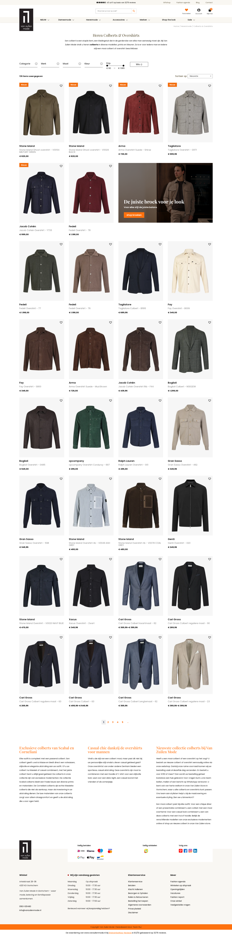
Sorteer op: (181, 76)
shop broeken (134, 214)
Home (176, 26)
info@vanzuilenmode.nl (30, 910)
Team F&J (137, 927)
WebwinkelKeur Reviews (120, 932)
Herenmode (186, 26)
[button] (61, 86)
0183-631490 (25, 906)
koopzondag (95, 908)
